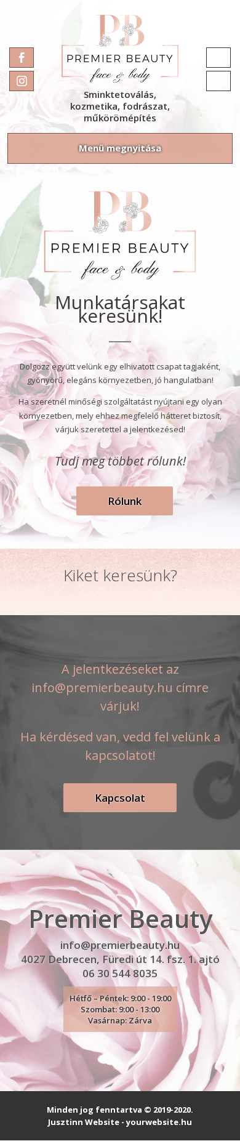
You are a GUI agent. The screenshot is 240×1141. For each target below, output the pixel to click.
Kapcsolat (120, 798)
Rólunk (125, 501)
